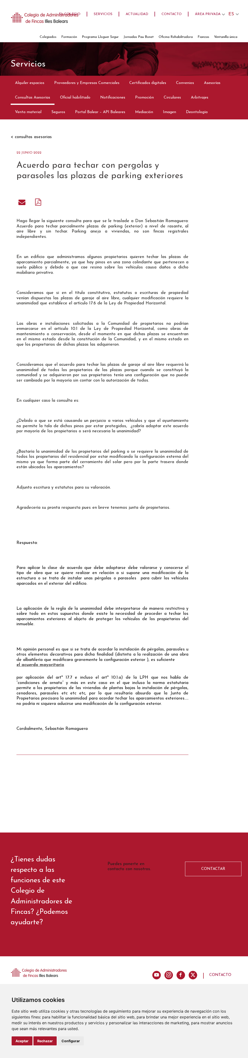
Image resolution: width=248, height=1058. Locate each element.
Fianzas (203, 37)
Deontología (197, 112)
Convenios (185, 83)
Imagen (169, 112)
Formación (69, 37)
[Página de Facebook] (181, 975)
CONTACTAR (213, 869)
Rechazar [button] (45, 1041)
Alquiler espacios (29, 83)
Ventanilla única (225, 37)
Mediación (144, 112)
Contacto (172, 14)
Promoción (144, 98)
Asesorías (212, 83)
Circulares (172, 98)
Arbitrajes (199, 98)
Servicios (103, 14)
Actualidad (137, 14)
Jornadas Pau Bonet (139, 37)
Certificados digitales (147, 83)
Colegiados (48, 37)
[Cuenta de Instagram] (168, 975)
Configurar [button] (71, 1041)
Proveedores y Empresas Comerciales (86, 83)
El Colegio (69, 14)
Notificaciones (112, 98)
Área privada (208, 14)
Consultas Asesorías (32, 98)
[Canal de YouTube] (156, 975)
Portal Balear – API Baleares (100, 112)
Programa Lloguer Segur (100, 37)
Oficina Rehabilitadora (176, 37)
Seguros (58, 112)
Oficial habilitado (75, 98)
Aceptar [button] (22, 1041)
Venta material (28, 112)
